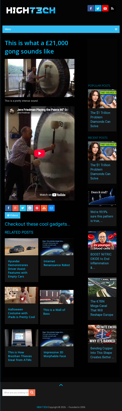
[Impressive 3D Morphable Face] (57, 338)
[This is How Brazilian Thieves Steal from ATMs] (21, 338)
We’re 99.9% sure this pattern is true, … (101, 216)
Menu (8, 29)
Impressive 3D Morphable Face (55, 354)
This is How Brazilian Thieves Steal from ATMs (20, 356)
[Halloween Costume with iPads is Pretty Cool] (21, 296)
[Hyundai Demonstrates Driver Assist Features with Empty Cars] (21, 247)
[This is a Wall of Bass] (57, 296)
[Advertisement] (105, 62)
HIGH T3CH (42, 407)
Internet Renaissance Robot (57, 263)
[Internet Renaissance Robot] (57, 247)
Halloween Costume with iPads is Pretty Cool (21, 313)
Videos (14, 215)
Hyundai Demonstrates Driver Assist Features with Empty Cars (18, 268)
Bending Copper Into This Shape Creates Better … (102, 352)
